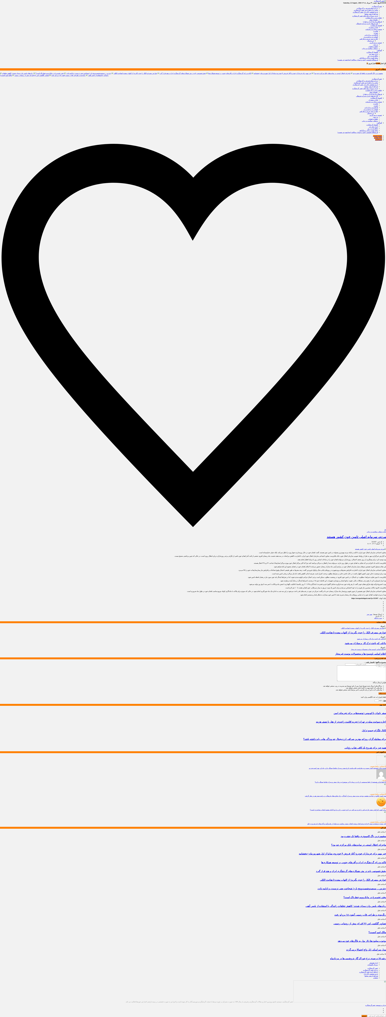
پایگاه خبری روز (373, 56)
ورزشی (375, 44)
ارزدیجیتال (370, 41)
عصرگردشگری (377, 6)
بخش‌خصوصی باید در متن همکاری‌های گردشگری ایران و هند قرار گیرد (183, 73)
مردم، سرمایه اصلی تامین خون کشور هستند (356, 537)
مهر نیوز (369, 614)
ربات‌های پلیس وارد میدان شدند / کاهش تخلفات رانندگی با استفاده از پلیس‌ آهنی (345, 906)
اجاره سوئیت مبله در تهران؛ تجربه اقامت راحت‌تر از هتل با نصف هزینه (351, 721)
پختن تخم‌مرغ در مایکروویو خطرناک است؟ (50, 73)
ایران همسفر (373, 963)
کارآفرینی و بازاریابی (371, 35)
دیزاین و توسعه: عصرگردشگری (375, 1005)
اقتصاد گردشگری (376, 25)
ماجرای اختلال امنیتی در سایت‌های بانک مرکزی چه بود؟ (332, 73)
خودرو (376, 33)
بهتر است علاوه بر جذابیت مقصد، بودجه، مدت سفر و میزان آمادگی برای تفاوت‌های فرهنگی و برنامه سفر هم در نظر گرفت (345, 796)
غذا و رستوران (373, 27)
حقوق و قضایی (373, 46)
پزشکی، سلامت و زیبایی (370, 48)
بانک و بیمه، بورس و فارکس (368, 39)
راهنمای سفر (373, 20)
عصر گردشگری (372, 968)
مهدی (384, 808)
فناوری (375, 31)
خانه (384, 532)
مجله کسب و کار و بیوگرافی (368, 58)
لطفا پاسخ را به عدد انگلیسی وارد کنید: (373, 697)
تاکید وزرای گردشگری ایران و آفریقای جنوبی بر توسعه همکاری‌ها (229, 73)
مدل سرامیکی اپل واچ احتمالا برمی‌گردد (366, 949)
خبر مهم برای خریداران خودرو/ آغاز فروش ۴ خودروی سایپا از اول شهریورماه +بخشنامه (282, 73)
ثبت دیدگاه (382, 693)
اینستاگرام (378, 140)
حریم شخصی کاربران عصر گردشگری (365, 12)
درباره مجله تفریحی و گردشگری (367, 8)
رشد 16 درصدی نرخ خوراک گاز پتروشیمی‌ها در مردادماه (358, 958)
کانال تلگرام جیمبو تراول (374, 730)
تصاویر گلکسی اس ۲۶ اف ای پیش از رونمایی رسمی (31, 75)
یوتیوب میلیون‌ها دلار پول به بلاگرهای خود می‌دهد (362, 941)
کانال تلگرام (378, 138)
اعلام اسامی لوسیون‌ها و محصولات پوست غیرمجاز (360, 653)
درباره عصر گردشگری (370, 970)
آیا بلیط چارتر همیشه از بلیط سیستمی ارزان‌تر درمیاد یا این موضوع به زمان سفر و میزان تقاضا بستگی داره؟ (350, 782)
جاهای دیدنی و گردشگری (373, 18)
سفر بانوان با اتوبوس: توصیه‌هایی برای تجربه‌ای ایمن (360, 713)
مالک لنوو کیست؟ (6, 75)
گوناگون (379, 50)
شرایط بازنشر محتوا (371, 14)
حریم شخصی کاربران (371, 974)
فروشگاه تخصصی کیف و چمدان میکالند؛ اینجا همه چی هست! (357, 60)
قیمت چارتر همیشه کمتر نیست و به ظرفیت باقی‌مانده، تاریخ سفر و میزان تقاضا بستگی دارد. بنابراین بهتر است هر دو (347, 768)
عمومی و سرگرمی (375, 43)
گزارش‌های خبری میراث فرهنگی (367, 23)
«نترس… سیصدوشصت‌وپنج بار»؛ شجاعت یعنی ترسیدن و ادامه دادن (88, 73)
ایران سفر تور (373, 54)
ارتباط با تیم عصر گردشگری (368, 972)
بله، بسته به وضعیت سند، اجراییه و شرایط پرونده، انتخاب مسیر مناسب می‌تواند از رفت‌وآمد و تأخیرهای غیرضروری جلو (346, 824)
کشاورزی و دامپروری (371, 37)
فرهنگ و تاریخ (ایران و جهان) (372, 22)
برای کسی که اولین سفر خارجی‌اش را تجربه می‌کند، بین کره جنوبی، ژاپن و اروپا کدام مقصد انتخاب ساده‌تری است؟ (348, 810)
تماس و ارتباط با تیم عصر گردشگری (366, 10)
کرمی (384, 780)
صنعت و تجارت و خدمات (373, 29)
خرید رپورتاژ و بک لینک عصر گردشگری (365, 16)
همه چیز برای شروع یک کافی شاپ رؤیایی (365, 747)
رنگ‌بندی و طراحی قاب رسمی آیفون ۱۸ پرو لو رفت (68, 75)
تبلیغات (375, 978)
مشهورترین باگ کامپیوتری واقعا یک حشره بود (368, 73)
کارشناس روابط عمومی (378, 766)
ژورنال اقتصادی (372, 965)
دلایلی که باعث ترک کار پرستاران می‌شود (365, 643)
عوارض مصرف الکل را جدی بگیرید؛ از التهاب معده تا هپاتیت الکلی (135, 73)
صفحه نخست (377, 136)
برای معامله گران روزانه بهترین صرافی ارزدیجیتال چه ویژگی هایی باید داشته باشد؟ (344, 739)
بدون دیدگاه (378, 618)
